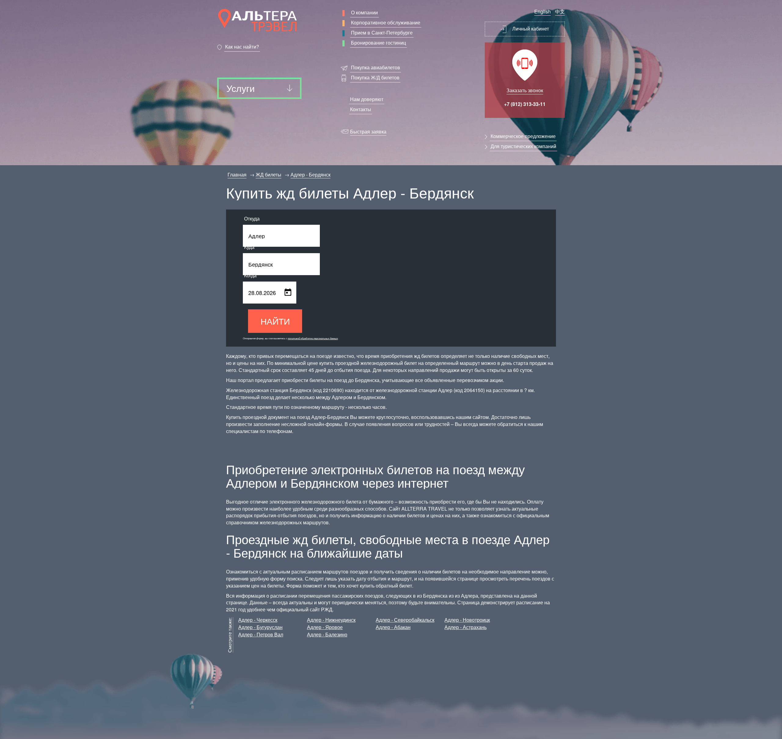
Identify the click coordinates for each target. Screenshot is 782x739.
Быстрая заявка (368, 131)
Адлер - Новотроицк (467, 619)
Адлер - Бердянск (311, 174)
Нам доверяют (366, 99)
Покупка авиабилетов (375, 67)
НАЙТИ (275, 321)
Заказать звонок (524, 90)
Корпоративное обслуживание (385, 22)
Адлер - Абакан (393, 627)
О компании (364, 12)
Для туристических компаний (523, 146)
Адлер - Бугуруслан (260, 627)
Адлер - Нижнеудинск (331, 619)
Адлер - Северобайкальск (405, 619)
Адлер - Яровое (325, 627)
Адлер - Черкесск (257, 619)
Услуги (240, 88)
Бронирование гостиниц (378, 42)
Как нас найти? (242, 46)
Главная (237, 174)
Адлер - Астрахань (465, 627)
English (542, 11)
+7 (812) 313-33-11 (525, 103)
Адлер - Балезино (327, 634)
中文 (560, 11)
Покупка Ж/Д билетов (375, 77)
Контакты (360, 109)
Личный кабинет (530, 28)
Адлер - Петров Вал (260, 634)
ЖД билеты (268, 174)
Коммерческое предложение (523, 136)
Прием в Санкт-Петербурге (382, 32)
